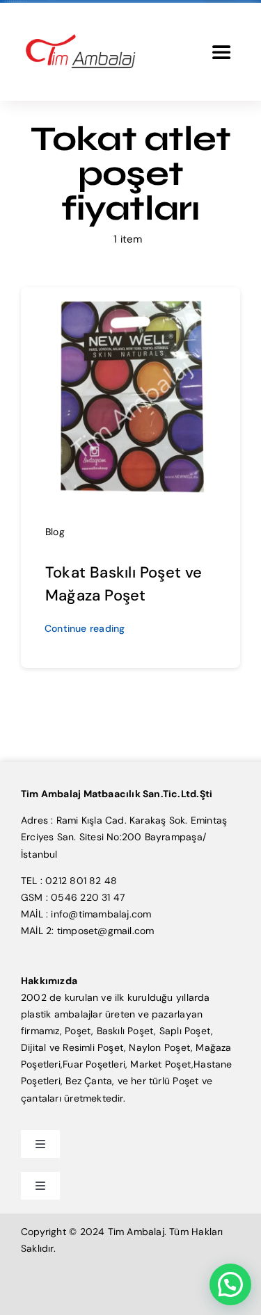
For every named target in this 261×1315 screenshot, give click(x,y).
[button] (230, 1284)
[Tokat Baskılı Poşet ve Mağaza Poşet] (130, 306)
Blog (55, 531)
